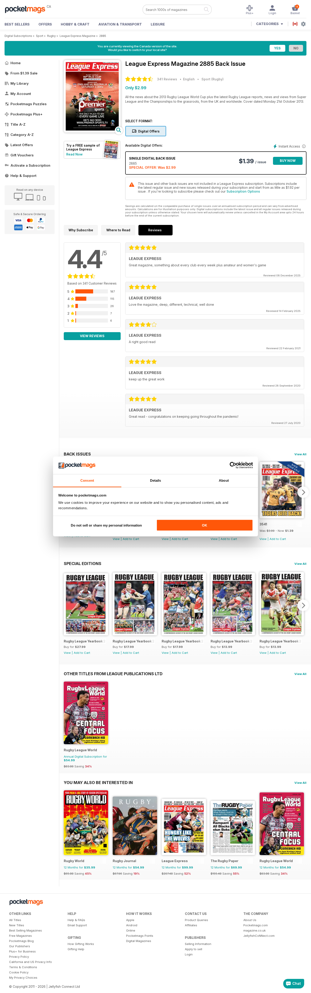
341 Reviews (167, 79)
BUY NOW (288, 161)
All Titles (15, 920)
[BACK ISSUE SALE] (282, 517)
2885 (102, 36)
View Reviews (92, 336)
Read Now (74, 154)
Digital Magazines (138, 941)
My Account (20, 94)
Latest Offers (21, 145)
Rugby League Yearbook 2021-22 (281, 641)
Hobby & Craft (75, 24)
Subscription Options (243, 191)
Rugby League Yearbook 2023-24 (183, 641)
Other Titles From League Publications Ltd (113, 673)
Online (130, 930)
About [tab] (224, 480)
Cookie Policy (18, 972)
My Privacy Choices (23, 977)
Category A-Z (22, 134)
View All (300, 454)
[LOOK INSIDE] (92, 131)
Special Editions (82, 563)
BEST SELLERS (17, 24)
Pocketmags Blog (21, 941)
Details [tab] (155, 480)
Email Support (77, 925)
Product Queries (196, 920)
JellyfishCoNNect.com (259, 935)
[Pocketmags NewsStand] (27, 9)
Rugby (51, 36)
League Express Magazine (77, 36)
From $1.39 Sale (24, 73)
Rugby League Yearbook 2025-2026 (85, 641)
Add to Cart (131, 539)
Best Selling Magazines (25, 930)
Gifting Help (76, 949)
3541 (263, 524)
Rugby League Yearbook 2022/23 (232, 641)
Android (131, 925)
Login (189, 954)
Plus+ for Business (22, 951)
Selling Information (198, 944)
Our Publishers (19, 946)
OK (204, 525)
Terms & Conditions (23, 967)
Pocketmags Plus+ (26, 114)
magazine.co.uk (254, 930)
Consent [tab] (87, 480)
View (116, 539)
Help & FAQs (76, 920)
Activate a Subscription (30, 165)
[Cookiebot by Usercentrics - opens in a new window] (233, 465)
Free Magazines (20, 935)
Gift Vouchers (22, 155)
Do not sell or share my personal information (106, 525)
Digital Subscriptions (18, 36)
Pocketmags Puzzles (28, 104)
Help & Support (23, 175)
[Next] (303, 492)
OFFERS (45, 24)
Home (15, 63)
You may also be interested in (98, 782)
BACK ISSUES (77, 454)
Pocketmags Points (139, 935)
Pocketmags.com (255, 925)
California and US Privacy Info (30, 962)
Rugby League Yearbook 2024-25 (134, 641)
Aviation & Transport (120, 24)
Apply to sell (193, 949)
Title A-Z (17, 124)
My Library (19, 83)
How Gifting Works (81, 944)
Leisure (158, 24)
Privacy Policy (19, 956)
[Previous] (67, 605)
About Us (249, 920)
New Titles (16, 925)
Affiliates (191, 925)
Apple (130, 920)
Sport (39, 36)
